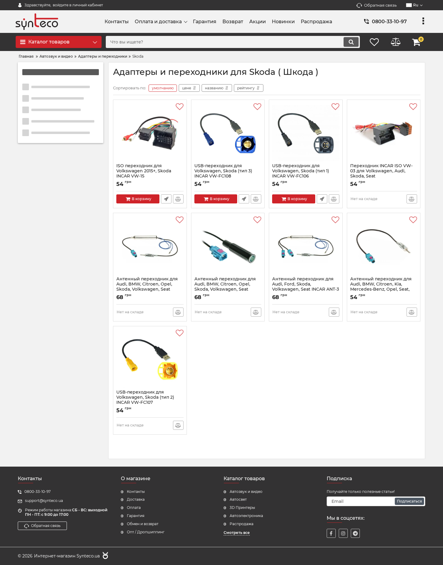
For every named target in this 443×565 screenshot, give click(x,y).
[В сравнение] (178, 198)
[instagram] (343, 533)
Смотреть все (237, 532)
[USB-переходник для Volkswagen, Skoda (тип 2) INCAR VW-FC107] (150, 359)
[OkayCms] (104, 556)
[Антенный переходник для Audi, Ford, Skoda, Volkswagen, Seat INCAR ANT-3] (305, 246)
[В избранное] (180, 107)
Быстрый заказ (166, 198)
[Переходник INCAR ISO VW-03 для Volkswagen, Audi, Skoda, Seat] (383, 133)
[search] (351, 42)
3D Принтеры (242, 507)
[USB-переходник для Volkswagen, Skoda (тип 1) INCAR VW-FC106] (305, 133)
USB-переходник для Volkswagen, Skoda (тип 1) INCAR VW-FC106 (300, 173)
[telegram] (355, 533)
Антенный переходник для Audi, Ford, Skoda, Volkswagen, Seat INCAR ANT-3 (305, 286)
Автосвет (238, 499)
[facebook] (331, 533)
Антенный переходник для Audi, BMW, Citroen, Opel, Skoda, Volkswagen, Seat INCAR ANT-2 (147, 289)
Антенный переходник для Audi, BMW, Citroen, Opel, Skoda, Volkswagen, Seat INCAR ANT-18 (225, 289)
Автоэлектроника (246, 515)
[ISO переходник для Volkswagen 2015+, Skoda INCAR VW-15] (150, 133)
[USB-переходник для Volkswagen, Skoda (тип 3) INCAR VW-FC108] (228, 133)
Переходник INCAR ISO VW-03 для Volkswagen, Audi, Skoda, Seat (381, 173)
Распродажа (241, 524)
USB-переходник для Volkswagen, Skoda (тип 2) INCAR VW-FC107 (145, 400)
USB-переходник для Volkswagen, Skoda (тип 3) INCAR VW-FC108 (223, 173)
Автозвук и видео (246, 491)
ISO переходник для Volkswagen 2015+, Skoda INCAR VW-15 (143, 173)
